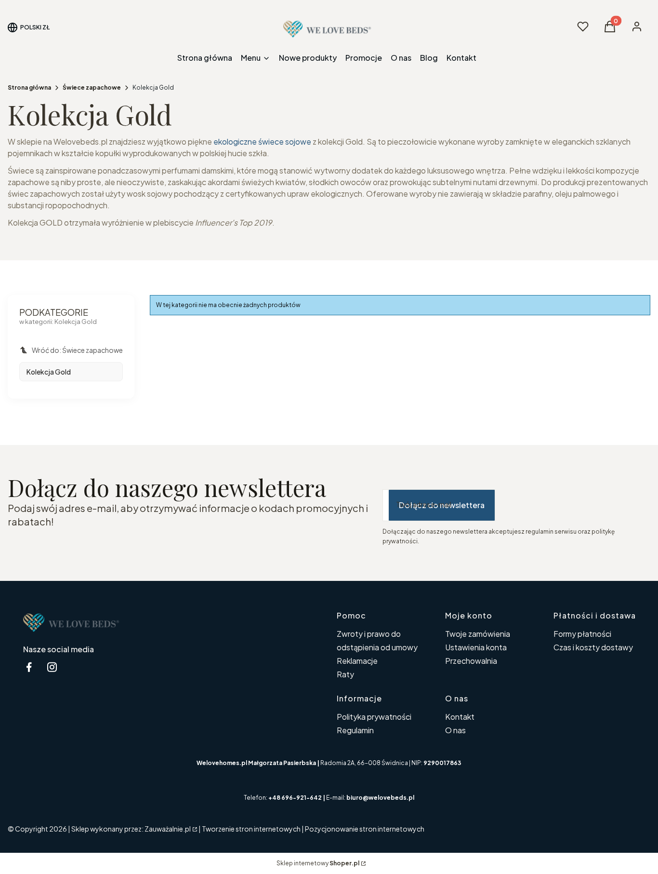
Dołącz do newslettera (442, 505)
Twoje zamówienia (477, 634)
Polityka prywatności (374, 717)
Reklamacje (357, 661)
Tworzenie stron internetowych (251, 828)
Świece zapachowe (92, 87)
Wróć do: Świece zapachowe (77, 350)
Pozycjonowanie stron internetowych (364, 828)
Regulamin (355, 730)
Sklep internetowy (317, 863)
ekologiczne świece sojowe (262, 141)
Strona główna (29, 87)
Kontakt (459, 717)
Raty (345, 674)
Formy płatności (582, 634)
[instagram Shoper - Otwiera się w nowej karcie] (52, 667)
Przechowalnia (471, 661)
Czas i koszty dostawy (593, 647)
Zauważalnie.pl (168, 828)
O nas (455, 730)
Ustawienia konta (476, 647)
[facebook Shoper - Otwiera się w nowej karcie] (29, 667)
